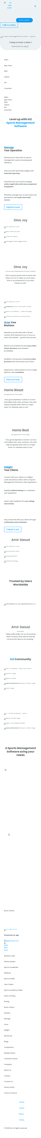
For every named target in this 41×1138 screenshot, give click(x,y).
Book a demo (24, 20)
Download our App (19, 46)
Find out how (13, 379)
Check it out (12, 529)
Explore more (13, 207)
